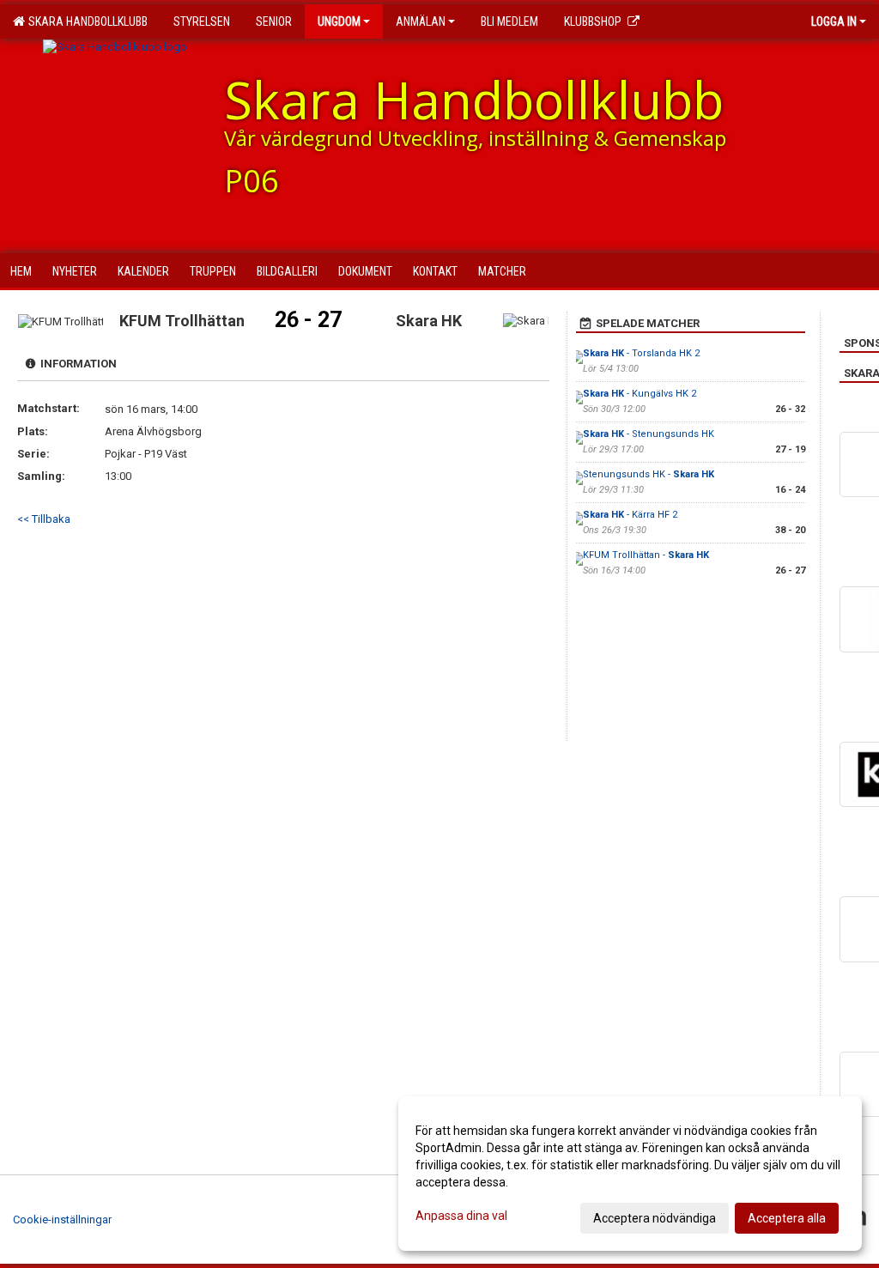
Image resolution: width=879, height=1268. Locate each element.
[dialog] (630, 1173)
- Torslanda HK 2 (641, 353)
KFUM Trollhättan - (646, 555)
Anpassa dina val (461, 1215)
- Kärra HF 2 (630, 514)
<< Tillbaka (43, 519)
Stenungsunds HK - (648, 474)
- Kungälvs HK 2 (639, 393)
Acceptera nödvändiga (654, 1218)
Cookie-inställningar (62, 1219)
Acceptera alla (787, 1218)
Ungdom (339, 21)
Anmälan (421, 21)
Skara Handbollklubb (85, 21)
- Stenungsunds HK (648, 434)
